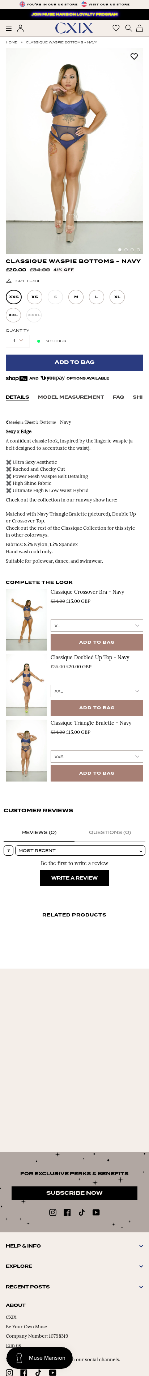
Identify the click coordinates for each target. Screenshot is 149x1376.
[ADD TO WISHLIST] (134, 56)
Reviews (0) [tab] (39, 832)
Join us (13, 1345)
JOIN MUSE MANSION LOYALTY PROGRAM (74, 14)
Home (11, 42)
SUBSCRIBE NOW (74, 1193)
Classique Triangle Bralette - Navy (91, 723)
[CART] (139, 28)
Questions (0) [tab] (110, 832)
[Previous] (15, 151)
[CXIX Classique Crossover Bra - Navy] (26, 620)
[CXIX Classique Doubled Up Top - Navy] (26, 685)
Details (17, 397)
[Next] (134, 151)
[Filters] (8, 850)
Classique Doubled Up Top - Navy (90, 658)
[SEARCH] (127, 28)
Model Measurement (71, 397)
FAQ (118, 397)
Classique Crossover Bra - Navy (87, 592)
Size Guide (28, 280)
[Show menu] (11, 28)
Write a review (74, 878)
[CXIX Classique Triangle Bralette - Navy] (26, 751)
